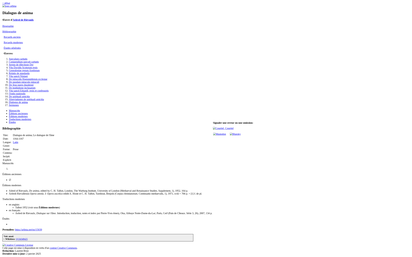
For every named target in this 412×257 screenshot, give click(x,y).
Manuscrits (14, 110)
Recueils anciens (12, 37)
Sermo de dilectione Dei (21, 64)
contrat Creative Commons (63, 248)
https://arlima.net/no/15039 (28, 229)
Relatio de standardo (19, 73)
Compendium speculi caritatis (24, 61)
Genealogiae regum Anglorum (24, 70)
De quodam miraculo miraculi (24, 82)
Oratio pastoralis (17, 93)
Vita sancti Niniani (18, 76)
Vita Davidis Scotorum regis (23, 67)
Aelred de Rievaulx (23, 19)
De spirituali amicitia (19, 96)
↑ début (6, 3)
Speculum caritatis (18, 59)
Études (12, 122)
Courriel (229, 128)
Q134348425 (22, 239)
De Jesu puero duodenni (21, 85)
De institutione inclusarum (22, 87)
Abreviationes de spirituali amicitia (26, 99)
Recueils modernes (13, 42)
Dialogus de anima (18, 102)
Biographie (8, 26)
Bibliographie (9, 31)
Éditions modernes (18, 116)
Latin (15, 142)
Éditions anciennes (18, 113)
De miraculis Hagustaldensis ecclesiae (28, 79)
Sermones (14, 105)
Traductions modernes (20, 119)
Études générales (12, 48)
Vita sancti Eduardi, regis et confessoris (29, 90)
